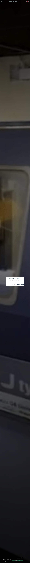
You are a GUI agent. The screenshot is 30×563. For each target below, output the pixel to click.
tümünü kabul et (20, 284)
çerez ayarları (14, 284)
